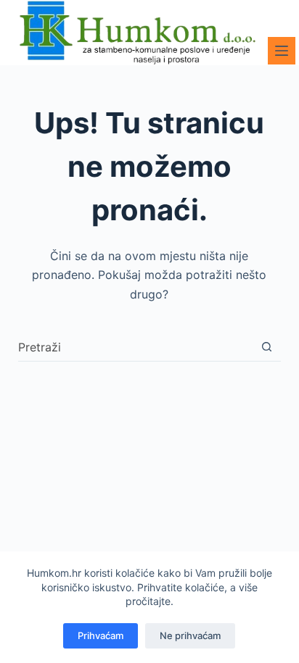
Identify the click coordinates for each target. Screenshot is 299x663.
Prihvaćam (100, 635)
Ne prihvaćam (190, 635)
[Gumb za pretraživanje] (267, 347)
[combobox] (135, 347)
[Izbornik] (281, 50)
